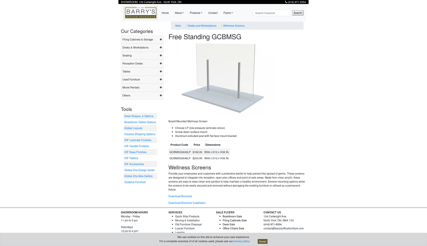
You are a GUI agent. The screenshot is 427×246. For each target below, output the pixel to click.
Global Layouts (133, 128)
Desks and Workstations (202, 25)
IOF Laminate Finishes (137, 140)
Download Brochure (180, 196)
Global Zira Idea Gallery (138, 176)
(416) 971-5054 (296, 2)
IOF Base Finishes (135, 152)
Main (178, 25)
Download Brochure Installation (187, 203)
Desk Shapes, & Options (138, 116)
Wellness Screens (234, 25)
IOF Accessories (134, 164)
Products (195, 13)
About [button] (178, 13)
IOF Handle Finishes (136, 146)
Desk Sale (229, 224)
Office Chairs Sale (233, 228)
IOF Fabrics (131, 158)
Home (165, 13)
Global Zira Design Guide (139, 170)
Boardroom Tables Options (140, 122)
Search (298, 13)
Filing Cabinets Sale (235, 220)
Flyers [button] (227, 13)
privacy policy (242, 241)
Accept (262, 241)
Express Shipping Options (139, 134)
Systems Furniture (135, 182)
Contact (213, 13)
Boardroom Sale (232, 216)
